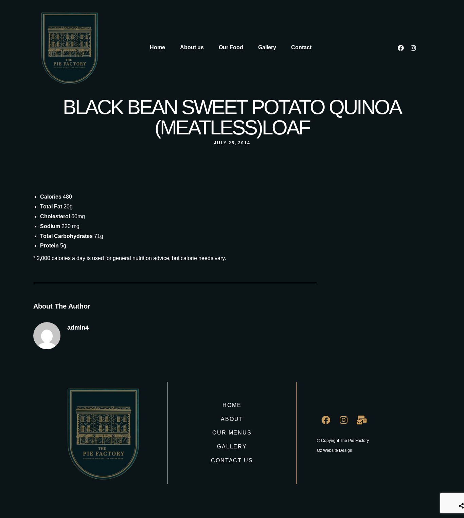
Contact (301, 47)
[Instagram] (413, 48)
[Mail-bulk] (362, 420)
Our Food (231, 47)
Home (157, 47)
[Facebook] (401, 48)
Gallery (267, 47)
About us (192, 47)
